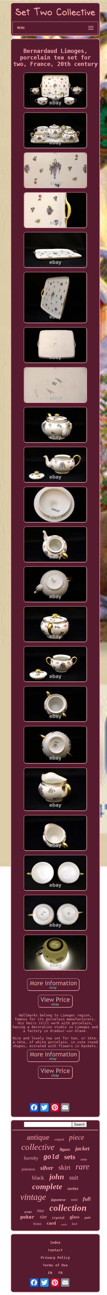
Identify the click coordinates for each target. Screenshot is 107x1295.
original (59, 1139)
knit (74, 1224)
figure (65, 1149)
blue (40, 1210)
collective (38, 1147)
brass (37, 1224)
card (51, 1223)
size (43, 1216)
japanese (58, 1200)
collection (67, 1208)
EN (50, 1273)
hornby (31, 1158)
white (84, 1159)
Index (55, 1242)
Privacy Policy (55, 1258)
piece (76, 1137)
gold (51, 1157)
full (87, 1199)
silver (46, 1168)
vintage (33, 1197)
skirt (64, 1167)
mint (74, 1200)
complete (47, 1186)
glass (74, 1216)
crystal (58, 1218)
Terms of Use (55, 1265)
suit (73, 1177)
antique (38, 1137)
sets (69, 1157)
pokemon (28, 1169)
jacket (82, 1148)
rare (82, 1166)
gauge (28, 1211)
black (38, 1178)
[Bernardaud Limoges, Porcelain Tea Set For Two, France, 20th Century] (55, 91)
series (73, 1188)
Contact (55, 1250)
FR (60, 1273)
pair (88, 1217)
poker (27, 1217)
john (56, 1176)
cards (64, 1224)
